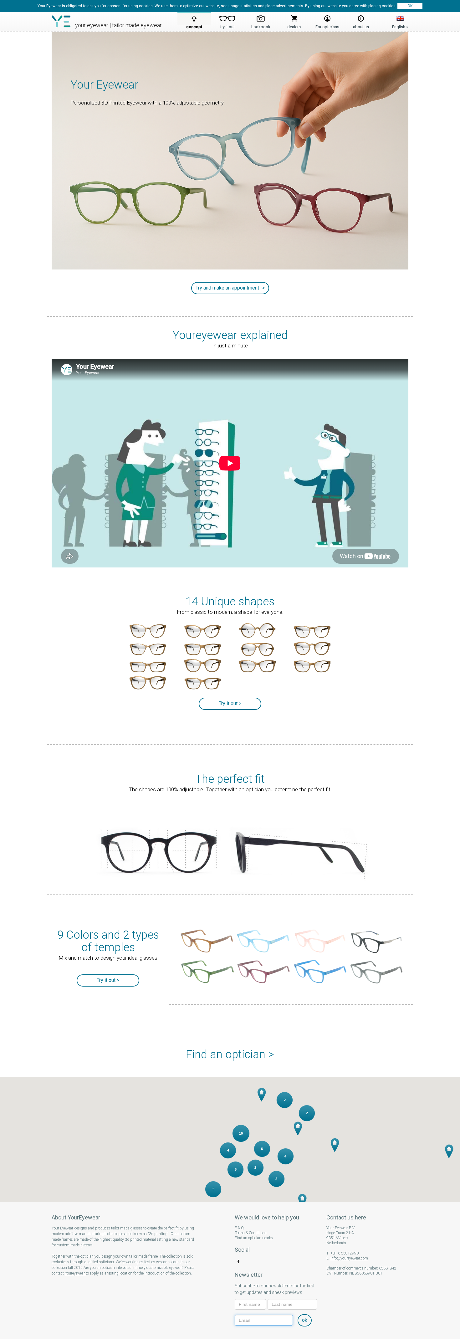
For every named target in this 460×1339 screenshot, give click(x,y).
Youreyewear (75, 1273)
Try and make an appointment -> (230, 288)
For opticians (327, 24)
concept (194, 24)
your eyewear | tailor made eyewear (118, 25)
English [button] (400, 20)
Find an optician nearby (254, 1238)
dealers (294, 24)
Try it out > (230, 703)
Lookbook (260, 24)
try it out (227, 24)
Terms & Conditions (251, 1233)
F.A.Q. (240, 1228)
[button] (261, 1094)
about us (361, 24)
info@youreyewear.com (349, 1258)
